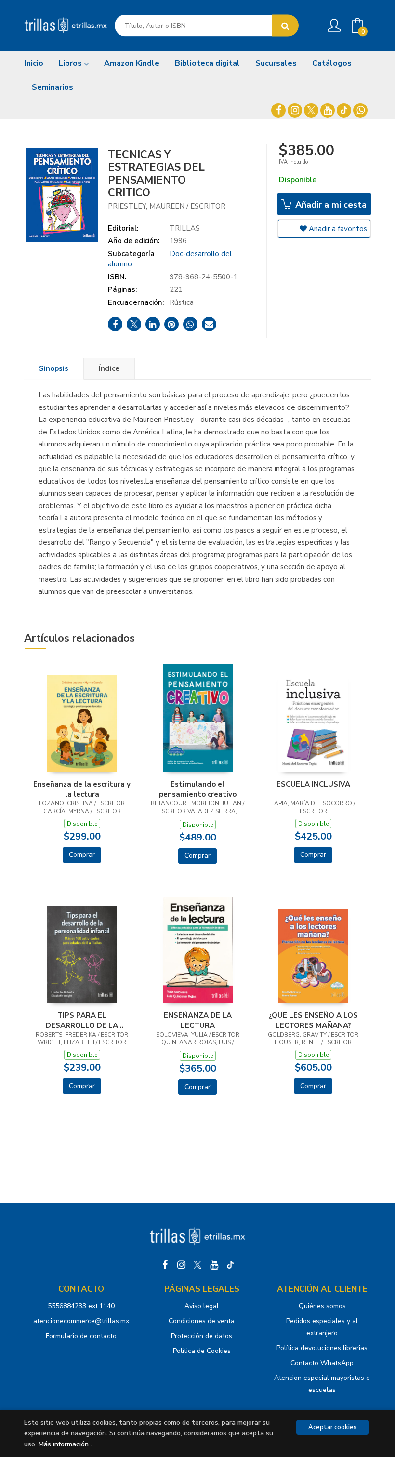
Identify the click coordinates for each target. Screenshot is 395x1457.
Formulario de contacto (81, 1335)
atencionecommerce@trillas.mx (81, 1321)
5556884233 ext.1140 (81, 1306)
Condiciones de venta (202, 1321)
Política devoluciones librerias (322, 1347)
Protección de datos (201, 1335)
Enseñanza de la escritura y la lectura (82, 789)
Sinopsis (53, 368)
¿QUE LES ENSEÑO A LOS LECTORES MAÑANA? (313, 1020)
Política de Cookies (202, 1350)
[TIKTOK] (344, 110)
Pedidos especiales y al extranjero (322, 1327)
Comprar (82, 854)
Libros (71, 63)
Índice (109, 368)
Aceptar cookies (332, 1427)
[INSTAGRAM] (295, 110)
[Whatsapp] (360, 110)
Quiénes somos (322, 1306)
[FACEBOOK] (278, 110)
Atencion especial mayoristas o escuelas (322, 1383)
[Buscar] (285, 26)
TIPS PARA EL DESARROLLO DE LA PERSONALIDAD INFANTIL (82, 1020)
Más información (64, 1444)
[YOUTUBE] (327, 110)
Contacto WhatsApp (322, 1362)
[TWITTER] (311, 110)
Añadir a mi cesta (330, 204)
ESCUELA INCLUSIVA (313, 784)
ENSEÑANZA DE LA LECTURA (198, 1020)
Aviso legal (201, 1306)
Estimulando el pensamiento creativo (198, 789)
